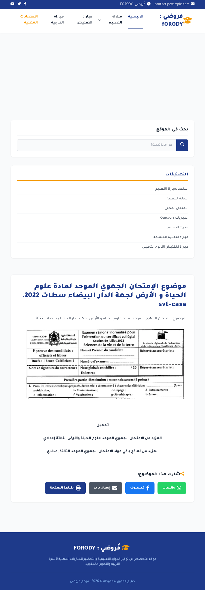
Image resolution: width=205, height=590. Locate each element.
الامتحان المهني (176, 208)
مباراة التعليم (115, 20)
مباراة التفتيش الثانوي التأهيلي (165, 247)
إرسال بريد (102, 488)
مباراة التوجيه (57, 20)
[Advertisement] (102, 70)
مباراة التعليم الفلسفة (170, 237)
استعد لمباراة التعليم (171, 189)
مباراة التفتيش (84, 20)
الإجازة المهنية (177, 199)
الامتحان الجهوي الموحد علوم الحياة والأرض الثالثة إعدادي (93, 439)
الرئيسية (135, 17)
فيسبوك (137, 488)
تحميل (102, 426)
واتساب (168, 488)
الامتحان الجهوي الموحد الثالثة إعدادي (80, 452)
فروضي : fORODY (171, 21)
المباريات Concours (174, 218)
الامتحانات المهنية (29, 20)
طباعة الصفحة (62, 488)
